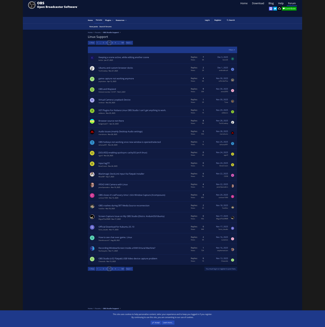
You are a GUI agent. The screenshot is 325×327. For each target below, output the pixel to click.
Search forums (105, 26)
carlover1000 (103, 198)
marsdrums (103, 134)
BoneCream (103, 166)
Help (281, 3)
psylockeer (102, 81)
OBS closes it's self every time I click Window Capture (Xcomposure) (132, 194)
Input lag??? (104, 163)
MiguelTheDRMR (104, 219)
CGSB (226, 176)
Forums (99, 20)
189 (122, 43)
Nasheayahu (103, 251)
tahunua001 (103, 145)
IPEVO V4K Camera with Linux (113, 184)
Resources (120, 20)
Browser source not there (111, 120)
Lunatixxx (224, 240)
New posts (93, 26)
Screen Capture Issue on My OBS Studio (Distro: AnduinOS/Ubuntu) (131, 216)
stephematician (222, 250)
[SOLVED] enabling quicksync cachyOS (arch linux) (123, 152)
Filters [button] (231, 50)
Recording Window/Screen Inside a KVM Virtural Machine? (127, 247)
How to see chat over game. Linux (115, 237)
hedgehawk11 (103, 124)
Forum (292, 3)
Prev (92, 43)
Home (244, 3)
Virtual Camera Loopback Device (115, 99)
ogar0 (101, 155)
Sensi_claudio (103, 230)
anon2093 (224, 91)
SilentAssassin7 (104, 240)
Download (258, 3)
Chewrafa (102, 261)
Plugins (108, 20)
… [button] (100, 43)
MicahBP (102, 177)
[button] (112, 20)
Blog (271, 3)
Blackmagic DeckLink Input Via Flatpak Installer (121, 173)
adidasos (102, 113)
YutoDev (101, 208)
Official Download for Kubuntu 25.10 (116, 226)
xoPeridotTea (223, 81)
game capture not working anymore (116, 78)
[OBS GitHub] (279, 9)
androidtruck (223, 70)
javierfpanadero (104, 187)
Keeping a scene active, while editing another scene (124, 57)
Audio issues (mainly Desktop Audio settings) (120, 131)
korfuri (101, 60)
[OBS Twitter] (275, 9)
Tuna (226, 102)
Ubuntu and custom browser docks (116, 67)
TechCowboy (103, 71)
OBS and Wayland (107, 89)
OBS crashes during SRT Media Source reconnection (124, 205)
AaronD (225, 60)
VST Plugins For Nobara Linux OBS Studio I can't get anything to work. (132, 110)
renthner (102, 103)
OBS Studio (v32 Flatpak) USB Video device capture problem (128, 258)
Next (128, 43)
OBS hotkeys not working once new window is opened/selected (130, 142)
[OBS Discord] (271, 9)
